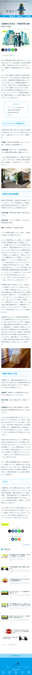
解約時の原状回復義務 (14, 110)
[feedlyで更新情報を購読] (16, 539)
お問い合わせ (16, 669)
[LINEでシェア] (12, 49)
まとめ (10, 115)
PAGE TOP (16, 655)
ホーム (8, 667)
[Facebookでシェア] (6, 49)
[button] (15, 49)
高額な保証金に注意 (13, 112)
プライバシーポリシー (24, 667)
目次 (13, 104)
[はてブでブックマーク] (9, 49)
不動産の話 (5, 524)
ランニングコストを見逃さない (16, 107)
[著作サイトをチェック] (12, 539)
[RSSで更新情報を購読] (19, 539)
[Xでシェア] (2, 49)
